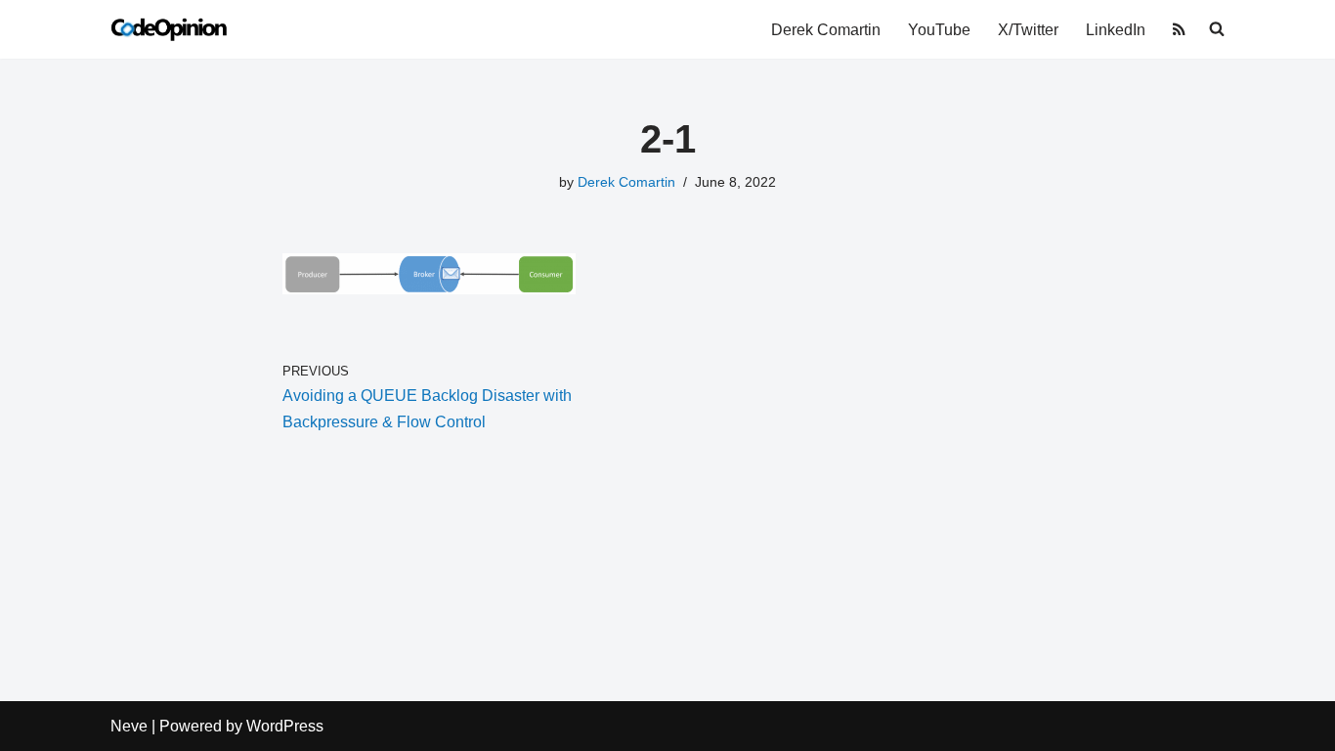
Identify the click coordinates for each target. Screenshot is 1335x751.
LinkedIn (1115, 30)
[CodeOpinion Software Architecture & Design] (169, 29)
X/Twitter (1028, 30)
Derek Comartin (826, 30)
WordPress (284, 726)
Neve (129, 726)
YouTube (939, 30)
